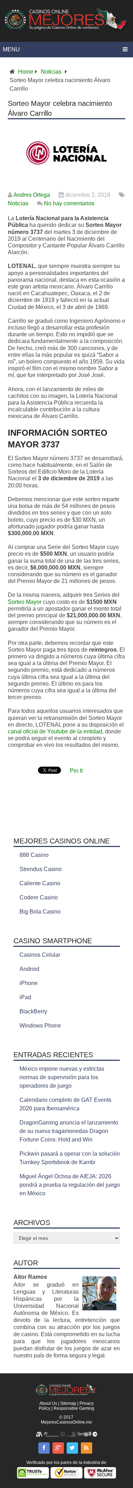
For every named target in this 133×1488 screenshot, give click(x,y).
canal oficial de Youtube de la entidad (55, 731)
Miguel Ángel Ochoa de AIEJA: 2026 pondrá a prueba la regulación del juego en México (70, 1184)
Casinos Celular (40, 955)
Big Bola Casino (40, 912)
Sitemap (68, 1403)
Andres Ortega (31, 195)
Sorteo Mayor (24, 602)
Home (25, 72)
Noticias (51, 72)
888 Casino (34, 855)
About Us (48, 1403)
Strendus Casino (41, 869)
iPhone (29, 983)
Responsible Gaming (74, 1408)
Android (29, 969)
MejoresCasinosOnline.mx (66, 1422)
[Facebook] (44, 1448)
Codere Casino (39, 897)
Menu (11, 49)
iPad (25, 997)
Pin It (76, 771)
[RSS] (86, 1448)
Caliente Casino (40, 883)
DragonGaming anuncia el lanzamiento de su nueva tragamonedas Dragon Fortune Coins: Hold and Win (69, 1131)
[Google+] (58, 1448)
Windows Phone (40, 1026)
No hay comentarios (69, 203)
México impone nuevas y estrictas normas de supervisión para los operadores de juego (62, 1077)
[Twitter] (72, 1448)
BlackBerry (33, 1011)
